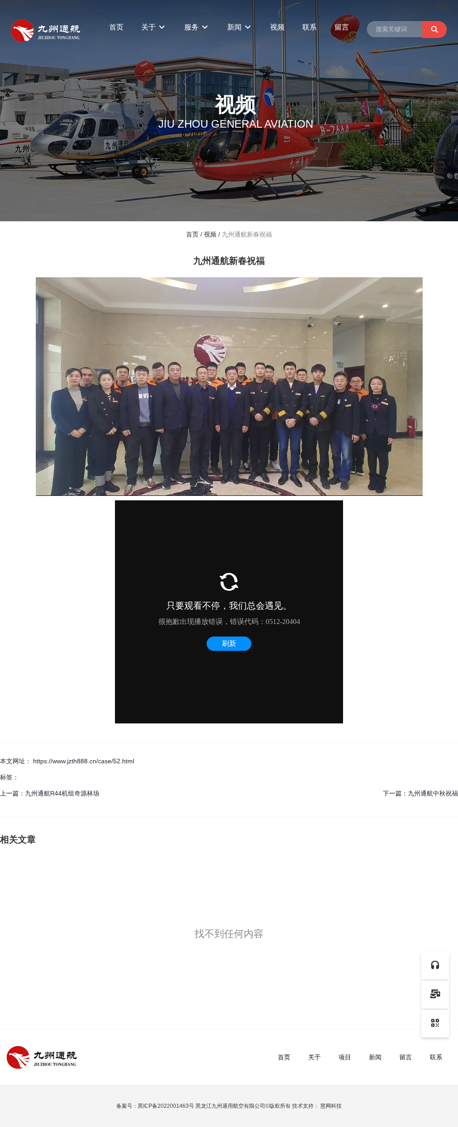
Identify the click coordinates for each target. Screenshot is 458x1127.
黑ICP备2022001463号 (166, 1106)
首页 (116, 27)
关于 (149, 27)
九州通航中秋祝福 (433, 793)
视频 (277, 27)
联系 (309, 27)
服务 (192, 27)
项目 (345, 1057)
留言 (342, 27)
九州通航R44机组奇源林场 (62, 793)
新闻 (235, 27)
